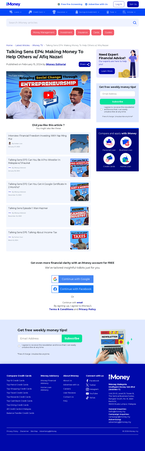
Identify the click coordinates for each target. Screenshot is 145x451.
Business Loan (125, 150)
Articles (130, 12)
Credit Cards (109, 166)
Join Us (133, 4)
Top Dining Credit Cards (17, 405)
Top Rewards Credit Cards (19, 397)
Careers (67, 389)
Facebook (94, 380)
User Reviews (69, 393)
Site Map (34, 431)
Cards (96, 32)
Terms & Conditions (61, 309)
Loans (16, 12)
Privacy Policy (87, 309)
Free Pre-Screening (71, 4)
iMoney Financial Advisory (48, 381)
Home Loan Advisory (46, 388)
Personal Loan (109, 150)
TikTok (92, 398)
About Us (67, 380)
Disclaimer (24, 431)
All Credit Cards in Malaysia (19, 409)
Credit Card (38, 12)
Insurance (61, 12)
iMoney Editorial (56, 64)
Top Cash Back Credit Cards (19, 401)
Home (9, 45)
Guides (108, 32)
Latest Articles (22, 45)
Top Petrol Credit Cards (17, 384)
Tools (112, 12)
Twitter (92, 385)
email (80, 302)
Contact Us (68, 397)
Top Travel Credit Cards (17, 393)
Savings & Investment (88, 12)
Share (83, 64)
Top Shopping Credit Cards (19, 389)
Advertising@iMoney (48, 431)
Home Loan (125, 166)
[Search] (135, 23)
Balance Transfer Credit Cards (20, 413)
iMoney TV (37, 45)
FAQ (65, 401)
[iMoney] (13, 4)
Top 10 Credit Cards (15, 380)
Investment (66, 32)
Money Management (43, 32)
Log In (119, 4)
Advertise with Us (98, 4)
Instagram (94, 389)
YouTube (93, 393)
